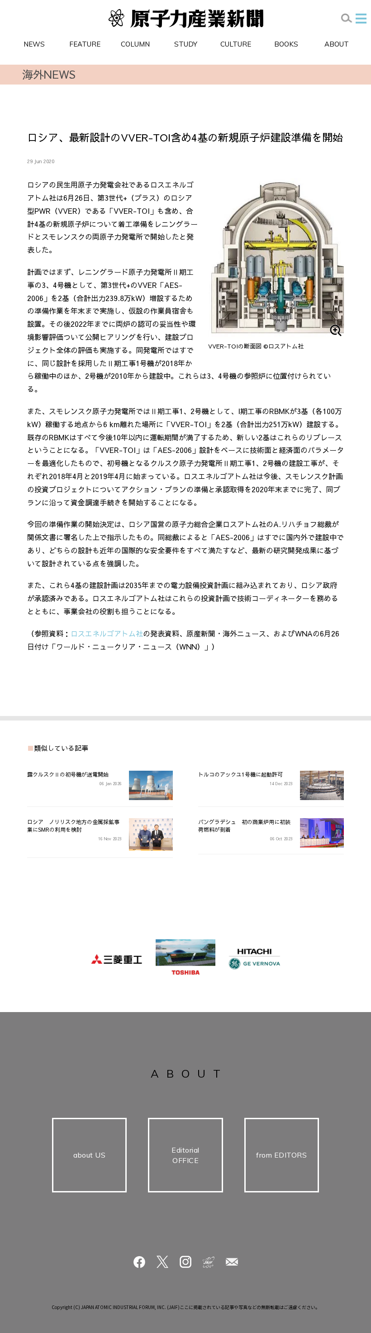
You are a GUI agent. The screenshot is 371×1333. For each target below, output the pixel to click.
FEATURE (84, 44)
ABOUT (336, 44)
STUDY (185, 44)
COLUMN (135, 44)
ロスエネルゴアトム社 (107, 633)
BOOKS (286, 44)
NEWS (34, 44)
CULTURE (235, 44)
